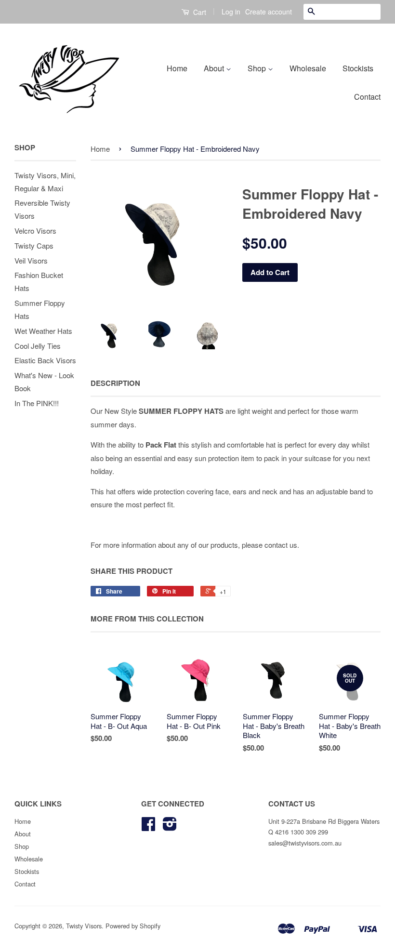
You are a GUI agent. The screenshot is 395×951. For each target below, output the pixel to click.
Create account (268, 11)
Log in (231, 11)
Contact (367, 96)
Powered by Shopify (132, 925)
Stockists (357, 68)
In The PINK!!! (36, 403)
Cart (198, 12)
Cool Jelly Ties (37, 346)
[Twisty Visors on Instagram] (169, 827)
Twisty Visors (84, 925)
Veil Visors (31, 260)
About (215, 68)
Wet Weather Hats (43, 331)
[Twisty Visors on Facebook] (148, 827)
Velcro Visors (35, 230)
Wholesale (308, 68)
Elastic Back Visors (45, 360)
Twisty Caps (33, 245)
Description (115, 383)
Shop (258, 68)
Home (177, 68)
